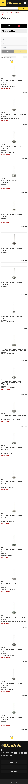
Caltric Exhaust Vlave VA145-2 (11, 718)
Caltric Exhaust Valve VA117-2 (11, 650)
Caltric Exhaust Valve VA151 (11, 551)
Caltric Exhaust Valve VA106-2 (11, 449)
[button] (10, 738)
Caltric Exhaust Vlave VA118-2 (11, 684)
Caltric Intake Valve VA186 (13, 416)
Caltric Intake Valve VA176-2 (11, 585)
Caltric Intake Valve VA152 (13, 617)
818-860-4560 (6, 750)
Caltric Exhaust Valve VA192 (11, 483)
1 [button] (12, 738)
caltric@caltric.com (8, 755)
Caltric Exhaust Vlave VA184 (11, 517)
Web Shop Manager (14, 782)
